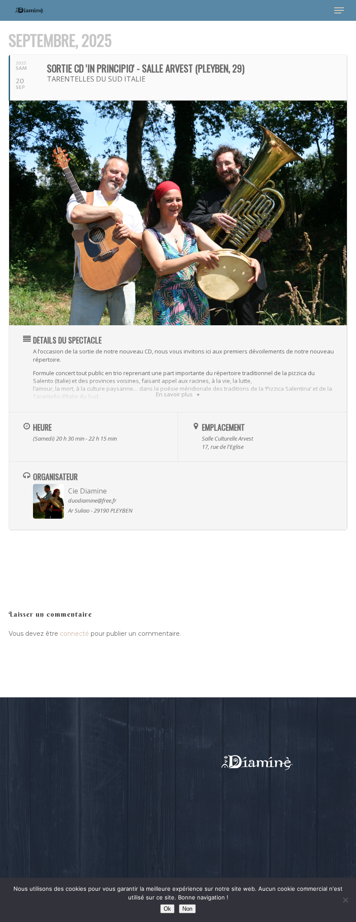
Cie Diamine (87, 491)
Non (187, 909)
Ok (167, 909)
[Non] (345, 900)
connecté (74, 634)
